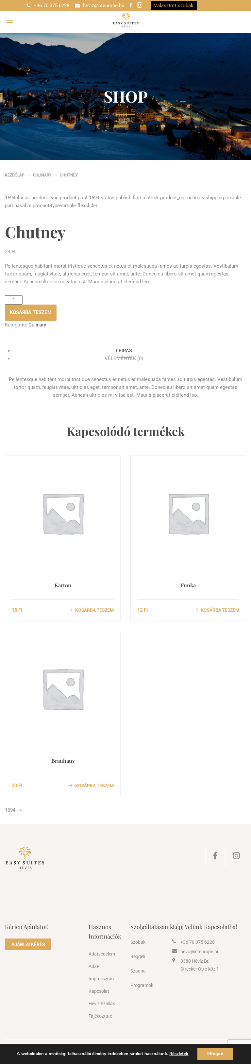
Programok (141, 985)
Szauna (138, 970)
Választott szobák (173, 5)
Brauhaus (63, 760)
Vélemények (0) (124, 358)
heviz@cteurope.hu (103, 5)
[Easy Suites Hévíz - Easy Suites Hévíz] (125, 20)
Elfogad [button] (215, 1054)
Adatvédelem (102, 953)
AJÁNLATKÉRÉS (28, 944)
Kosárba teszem (31, 312)
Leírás (124, 351)
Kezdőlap (15, 175)
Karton (63, 585)
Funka (188, 585)
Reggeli (137, 956)
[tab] (124, 351)
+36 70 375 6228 (51, 5)
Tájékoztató (100, 1016)
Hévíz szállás (102, 1003)
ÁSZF (94, 966)
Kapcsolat (99, 991)
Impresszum (101, 978)
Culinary (42, 175)
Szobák (137, 942)
